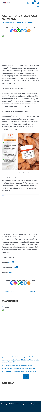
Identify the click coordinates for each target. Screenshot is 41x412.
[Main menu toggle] (37, 7)
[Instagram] (15, 30)
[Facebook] (28, 3)
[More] (29, 30)
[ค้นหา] (26, 376)
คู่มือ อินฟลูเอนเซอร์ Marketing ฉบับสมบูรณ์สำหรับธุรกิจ (18, 357)
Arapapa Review (8, 22)
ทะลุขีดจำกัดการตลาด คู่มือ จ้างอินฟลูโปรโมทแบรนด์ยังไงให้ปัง (19, 368)
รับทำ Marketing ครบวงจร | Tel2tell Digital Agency (17, 365)
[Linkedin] (21, 30)
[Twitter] (25, 30)
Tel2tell (37, 404)
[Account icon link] (38, 3)
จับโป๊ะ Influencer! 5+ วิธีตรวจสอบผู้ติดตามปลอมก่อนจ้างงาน (19, 371)
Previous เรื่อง (8, 291)
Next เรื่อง (34, 291)
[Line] (18, 30)
